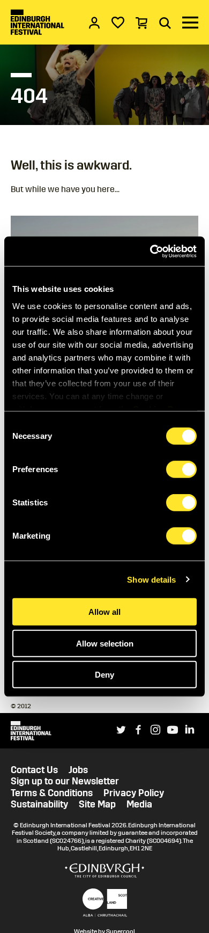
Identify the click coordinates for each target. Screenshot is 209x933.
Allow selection (104, 643)
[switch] (181, 469)
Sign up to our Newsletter (65, 781)
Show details (151, 579)
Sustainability (39, 804)
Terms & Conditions (52, 793)
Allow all (104, 611)
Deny (104, 674)
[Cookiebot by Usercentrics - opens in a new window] (150, 251)
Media (139, 804)
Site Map (97, 804)
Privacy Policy (133, 793)
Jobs (78, 770)
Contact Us (34, 770)
